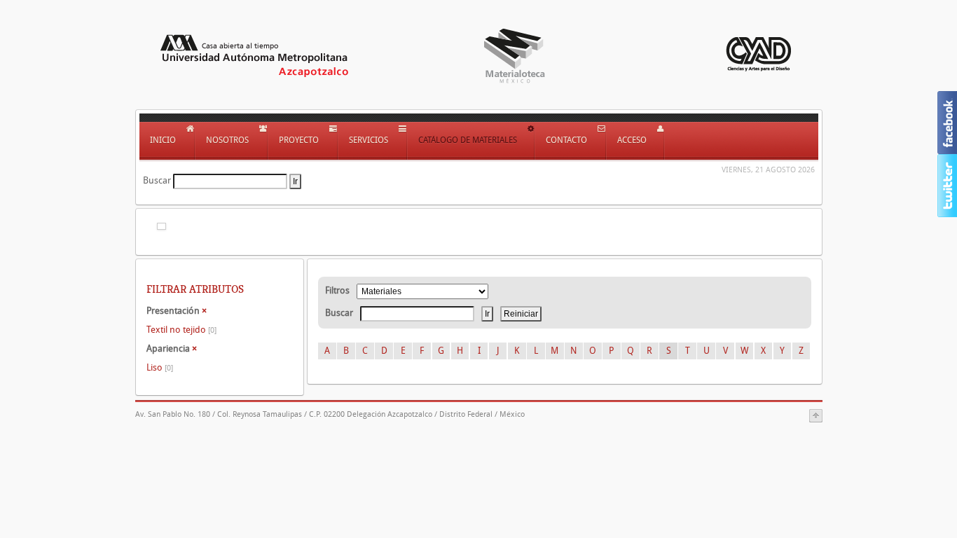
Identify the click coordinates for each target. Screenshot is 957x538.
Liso (159, 367)
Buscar (157, 180)
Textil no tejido (181, 329)
